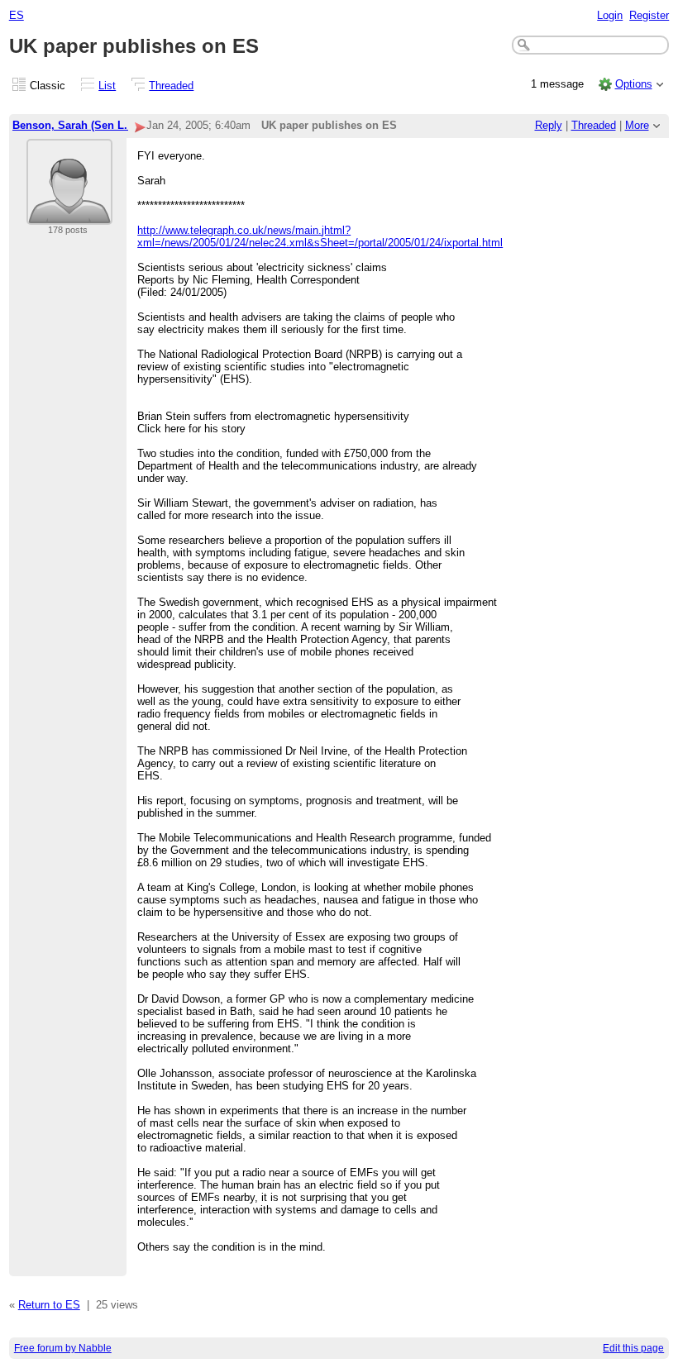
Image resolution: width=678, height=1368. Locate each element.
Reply (548, 125)
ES (16, 15)
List (107, 85)
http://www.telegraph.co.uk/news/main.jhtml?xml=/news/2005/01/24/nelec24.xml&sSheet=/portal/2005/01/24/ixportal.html (320, 236)
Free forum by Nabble (63, 1348)
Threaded (171, 85)
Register (649, 15)
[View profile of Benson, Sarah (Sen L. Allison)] (69, 214)
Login (610, 15)
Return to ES (49, 1305)
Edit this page (633, 1348)
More (637, 125)
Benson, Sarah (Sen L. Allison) (91, 125)
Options (633, 84)
